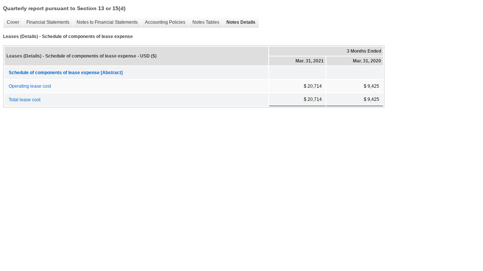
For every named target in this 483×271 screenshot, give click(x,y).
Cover (11, 22)
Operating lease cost (30, 86)
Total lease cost (24, 99)
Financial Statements (46, 22)
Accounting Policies (163, 22)
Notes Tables (204, 22)
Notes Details (239, 22)
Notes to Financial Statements (105, 22)
